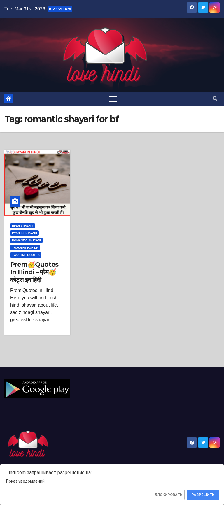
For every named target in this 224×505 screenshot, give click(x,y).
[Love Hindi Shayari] (37, 388)
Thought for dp (25, 247)
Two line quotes (26, 254)
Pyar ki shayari (24, 233)
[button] (215, 98)
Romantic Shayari (26, 240)
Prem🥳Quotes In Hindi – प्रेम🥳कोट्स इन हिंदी (34, 272)
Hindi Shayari (22, 225)
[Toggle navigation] (113, 99)
